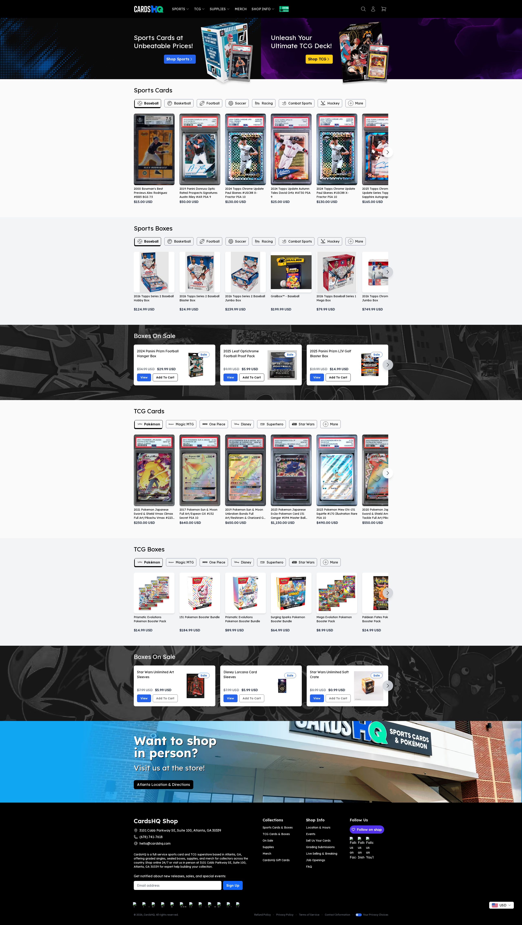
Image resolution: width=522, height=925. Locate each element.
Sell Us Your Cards (318, 840)
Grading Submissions (320, 847)
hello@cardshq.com (154, 843)
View (144, 377)
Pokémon (152, 424)
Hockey (333, 103)
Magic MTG (185, 424)
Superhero (275, 424)
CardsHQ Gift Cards (276, 860)
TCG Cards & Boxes (276, 834)
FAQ (309, 866)
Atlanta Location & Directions (163, 784)
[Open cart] (383, 8)
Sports (178, 9)
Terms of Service (309, 914)
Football (213, 103)
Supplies (218, 9)
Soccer (240, 103)
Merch (241, 9)
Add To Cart (165, 377)
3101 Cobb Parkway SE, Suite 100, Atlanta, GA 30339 (180, 830)
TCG (197, 9)
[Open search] (363, 9)
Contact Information (337, 914)
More (359, 103)
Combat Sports (300, 103)
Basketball (182, 103)
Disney (246, 424)
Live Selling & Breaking (321, 853)
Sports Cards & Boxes (278, 827)
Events (310, 834)
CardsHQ (149, 914)
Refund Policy (262, 914)
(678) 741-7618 (151, 837)
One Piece (217, 424)
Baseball (151, 103)
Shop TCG (317, 59)
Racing (267, 103)
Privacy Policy (284, 914)
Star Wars (306, 424)
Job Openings (315, 860)
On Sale (268, 840)
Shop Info (261, 9)
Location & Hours (318, 827)
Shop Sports (177, 59)
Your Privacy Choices (375, 914)
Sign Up (232, 885)
